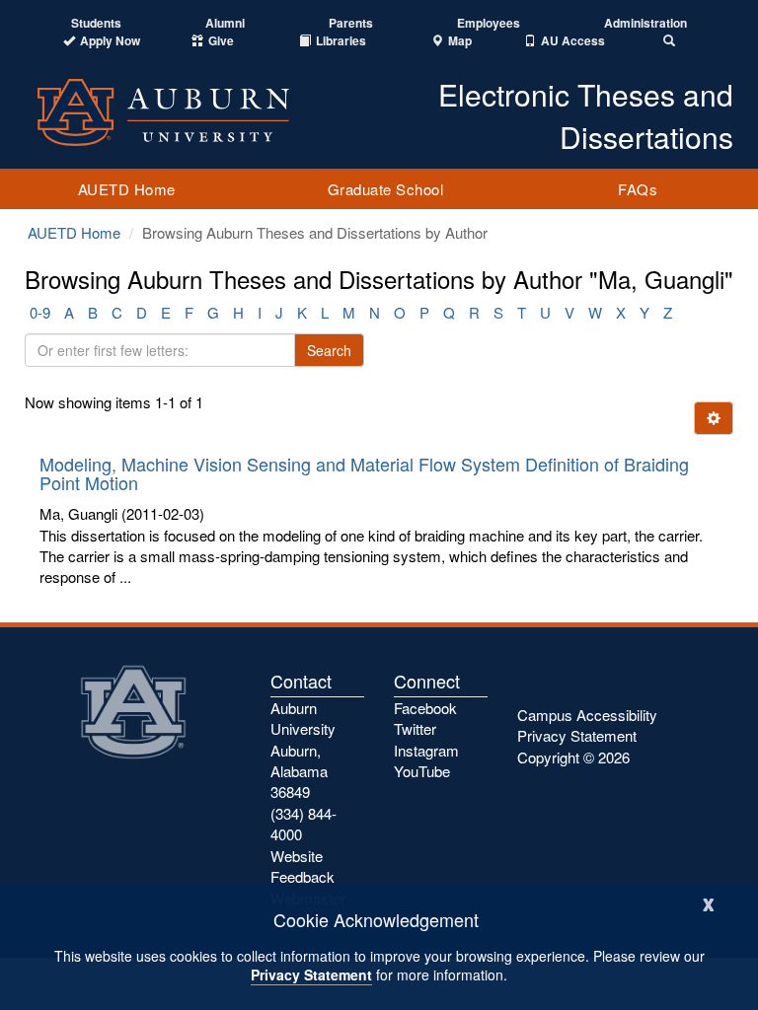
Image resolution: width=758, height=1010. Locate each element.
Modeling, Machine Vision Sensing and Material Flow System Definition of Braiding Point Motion (364, 473)
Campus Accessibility (587, 714)
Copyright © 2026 (573, 757)
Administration (645, 23)
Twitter (415, 728)
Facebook (425, 707)
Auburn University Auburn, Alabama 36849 (303, 750)
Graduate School (386, 189)
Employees (488, 23)
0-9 (40, 312)
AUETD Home (127, 189)
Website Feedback (302, 866)
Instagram (426, 750)
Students (96, 23)
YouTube (422, 770)
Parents (351, 23)
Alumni (225, 23)
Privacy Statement (311, 974)
